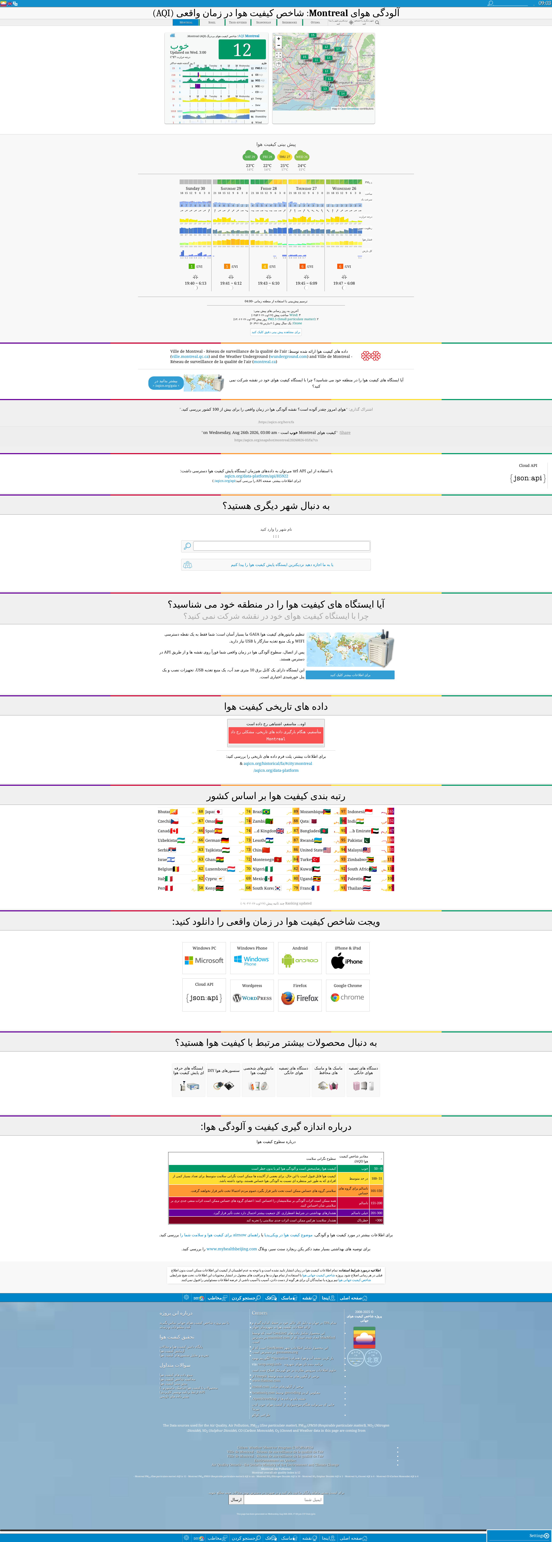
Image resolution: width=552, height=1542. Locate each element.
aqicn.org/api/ (224, 481)
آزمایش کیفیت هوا (172, 1351)
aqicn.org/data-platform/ (276, 770)
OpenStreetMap (349, 108)
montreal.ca (265, 361)
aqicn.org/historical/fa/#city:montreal (278, 763)
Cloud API (204, 984)
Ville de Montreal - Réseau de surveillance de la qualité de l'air (275, 1452)
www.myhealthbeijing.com (232, 1248)
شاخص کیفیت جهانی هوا (318, 1275)
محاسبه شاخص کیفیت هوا (177, 1379)
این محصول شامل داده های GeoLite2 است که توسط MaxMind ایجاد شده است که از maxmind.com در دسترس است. (293, 1337)
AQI (248, 36)
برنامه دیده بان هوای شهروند (303, 1364)
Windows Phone (252, 948)
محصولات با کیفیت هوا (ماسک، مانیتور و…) (189, 1388)
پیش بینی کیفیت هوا (173, 1383)
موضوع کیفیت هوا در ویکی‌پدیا (288, 1234)
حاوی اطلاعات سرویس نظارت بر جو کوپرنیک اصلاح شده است (294, 1370)
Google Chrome (348, 985)
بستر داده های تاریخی (174, 1396)
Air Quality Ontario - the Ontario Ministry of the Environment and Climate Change (275, 1464)
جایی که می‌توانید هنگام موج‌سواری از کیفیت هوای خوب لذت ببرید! (293, 1406)
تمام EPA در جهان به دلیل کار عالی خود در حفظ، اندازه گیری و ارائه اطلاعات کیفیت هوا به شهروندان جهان (294, 1325)
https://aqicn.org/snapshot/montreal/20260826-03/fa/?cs (276, 440)
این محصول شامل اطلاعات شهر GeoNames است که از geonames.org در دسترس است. (290, 1350)
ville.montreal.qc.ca (190, 356)
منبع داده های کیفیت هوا (176, 1375)
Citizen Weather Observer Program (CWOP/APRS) (275, 1447)
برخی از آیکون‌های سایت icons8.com (277, 1386)
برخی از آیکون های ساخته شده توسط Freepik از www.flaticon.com (285, 1378)
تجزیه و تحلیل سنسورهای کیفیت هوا (184, 1355)
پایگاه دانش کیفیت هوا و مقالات (181, 1346)
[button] (338, 52)
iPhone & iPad (348, 948)
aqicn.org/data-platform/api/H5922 (256, 476)
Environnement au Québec (275, 1460)
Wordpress (252, 985)
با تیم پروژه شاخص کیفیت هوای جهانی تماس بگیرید (194, 1323)
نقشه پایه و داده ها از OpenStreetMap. (279, 1398)
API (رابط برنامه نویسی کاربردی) (182, 1392)
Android (300, 948)
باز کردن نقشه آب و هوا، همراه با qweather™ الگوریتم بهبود (292, 1358)
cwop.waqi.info (269, 1364)
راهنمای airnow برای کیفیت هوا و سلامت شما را (220, 1234)
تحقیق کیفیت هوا (177, 1336)
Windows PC (204, 948)
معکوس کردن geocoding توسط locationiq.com (286, 1392)
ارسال (236, 1499)
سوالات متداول (175, 1365)
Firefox (300, 985)
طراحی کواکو (261, 1415)
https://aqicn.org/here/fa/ (276, 422)
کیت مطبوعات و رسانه (175, 1327)
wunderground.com (288, 356)
